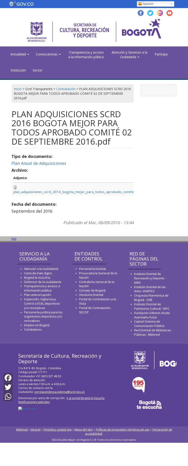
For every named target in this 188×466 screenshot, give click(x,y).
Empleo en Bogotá (37, 325)
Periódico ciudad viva (58, 430)
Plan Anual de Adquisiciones (38, 163)
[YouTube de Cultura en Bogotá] (169, 12)
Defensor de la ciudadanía (42, 282)
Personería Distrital (92, 269)
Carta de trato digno (38, 273)
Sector (37, 70)
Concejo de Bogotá (92, 290)
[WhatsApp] (8, 396)
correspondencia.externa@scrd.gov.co (59, 392)
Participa (161, 54)
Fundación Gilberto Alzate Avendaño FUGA (152, 315)
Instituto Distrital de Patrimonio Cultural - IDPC (151, 306)
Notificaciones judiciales (34, 402)
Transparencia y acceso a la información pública (86, 54)
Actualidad (19, 54)
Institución (18, 70)
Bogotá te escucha (37, 277)
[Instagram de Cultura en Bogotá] (160, 12)
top (14, 238)
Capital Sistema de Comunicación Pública (149, 323)
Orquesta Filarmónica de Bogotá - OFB (151, 297)
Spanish (148, 4)
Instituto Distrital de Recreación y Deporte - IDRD (150, 278)
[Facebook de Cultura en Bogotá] (141, 12)
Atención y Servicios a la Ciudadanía (129, 54)
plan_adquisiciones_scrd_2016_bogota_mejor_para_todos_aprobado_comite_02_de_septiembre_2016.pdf (97, 191)
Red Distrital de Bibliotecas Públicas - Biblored (152, 332)
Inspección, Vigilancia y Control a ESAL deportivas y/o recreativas (42, 303)
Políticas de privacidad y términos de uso (122, 430)
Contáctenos (33, 329)
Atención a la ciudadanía (41, 269)
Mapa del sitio (84, 430)
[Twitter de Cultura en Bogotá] (150, 12)
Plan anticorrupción (37, 295)
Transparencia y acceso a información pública (42, 288)
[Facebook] (8, 377)
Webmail (22, 430)
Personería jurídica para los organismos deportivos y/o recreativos (43, 316)
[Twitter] (8, 387)
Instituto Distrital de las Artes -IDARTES (150, 289)
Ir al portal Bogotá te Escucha (85, 398)
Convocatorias (47, 54)
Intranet (35, 430)
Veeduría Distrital (91, 295)
